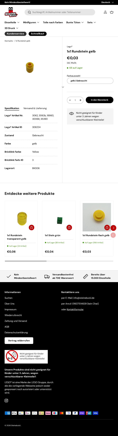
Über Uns (9, 303)
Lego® (69, 46)
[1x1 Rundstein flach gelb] (97, 217)
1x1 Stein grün (52, 235)
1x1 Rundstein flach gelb (96, 235)
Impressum (10, 309)
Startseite (9, 41)
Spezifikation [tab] (12, 108)
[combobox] (60, 12)
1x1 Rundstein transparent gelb (16, 237)
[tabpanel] (31, 142)
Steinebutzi (16, 425)
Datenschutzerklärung (16, 332)
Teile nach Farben (53, 22)
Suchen (8, 297)
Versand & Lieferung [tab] (35, 108)
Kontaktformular (75, 309)
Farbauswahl (73, 75)
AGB (7, 326)
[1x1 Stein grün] (59, 217)
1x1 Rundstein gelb (23, 41)
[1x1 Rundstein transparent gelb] (21, 217)
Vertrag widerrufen (19, 340)
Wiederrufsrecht (13, 315)
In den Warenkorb (99, 100)
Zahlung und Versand (16, 320)
